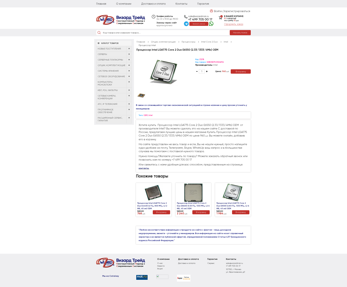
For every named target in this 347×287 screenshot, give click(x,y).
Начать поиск (240, 32)
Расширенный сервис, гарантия (110, 119)
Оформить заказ (233, 24)
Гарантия (203, 3)
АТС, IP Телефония (107, 104)
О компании (123, 3)
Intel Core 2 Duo (209, 41)
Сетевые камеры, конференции (107, 97)
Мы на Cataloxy (110, 276)
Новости (161, 266)
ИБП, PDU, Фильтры (108, 90)
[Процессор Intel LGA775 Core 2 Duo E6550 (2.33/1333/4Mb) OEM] (163, 72)
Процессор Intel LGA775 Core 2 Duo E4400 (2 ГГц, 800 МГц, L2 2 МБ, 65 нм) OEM (152, 206)
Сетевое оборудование (111, 76)
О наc (160, 263)
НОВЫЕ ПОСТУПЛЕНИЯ (109, 48)
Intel (226, 41)
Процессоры (188, 41)
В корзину (241, 71)
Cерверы (102, 54)
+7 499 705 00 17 (200, 19)
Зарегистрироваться (236, 11)
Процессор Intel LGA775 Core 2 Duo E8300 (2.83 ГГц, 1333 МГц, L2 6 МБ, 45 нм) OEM (232, 206)
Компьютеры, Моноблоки (105, 83)
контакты (144, 168)
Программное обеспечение (105, 111)
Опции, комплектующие (111, 65)
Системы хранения (108, 71)
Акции (160, 269)
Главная (101, 3)
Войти (218, 11)
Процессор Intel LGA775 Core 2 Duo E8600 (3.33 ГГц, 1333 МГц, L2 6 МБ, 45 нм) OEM (193, 206)
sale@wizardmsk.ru (198, 16)
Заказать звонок (199, 24)
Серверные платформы (110, 59)
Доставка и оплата (153, 3)
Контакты (181, 3)
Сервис (210, 263)
